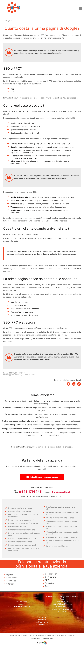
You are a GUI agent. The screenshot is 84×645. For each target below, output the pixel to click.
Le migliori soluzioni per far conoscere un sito (62, 513)
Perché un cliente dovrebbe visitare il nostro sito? (23, 515)
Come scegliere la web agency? (21, 520)
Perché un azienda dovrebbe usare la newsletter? (23, 549)
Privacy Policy (48, 638)
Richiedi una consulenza (42, 477)
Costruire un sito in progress (20, 508)
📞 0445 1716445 (28, 492)
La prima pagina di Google (57, 546)
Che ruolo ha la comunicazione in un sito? (61, 527)
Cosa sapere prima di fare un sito (22, 538)
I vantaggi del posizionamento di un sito (61, 508)
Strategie (7, 21)
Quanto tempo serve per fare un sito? (23, 523)
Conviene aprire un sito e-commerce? (62, 537)
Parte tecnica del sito (17, 526)
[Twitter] (79, 384)
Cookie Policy (35, 638)
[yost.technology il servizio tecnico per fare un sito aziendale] (42, 644)
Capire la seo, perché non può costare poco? (24, 534)
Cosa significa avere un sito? (20, 511)
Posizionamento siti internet (20, 542)
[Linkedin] (73, 384)
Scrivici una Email (61, 492)
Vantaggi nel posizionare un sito (21, 530)
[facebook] (68, 384)
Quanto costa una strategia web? (22, 545)
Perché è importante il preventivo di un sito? (62, 542)
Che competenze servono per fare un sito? (61, 522)
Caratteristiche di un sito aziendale (60, 518)
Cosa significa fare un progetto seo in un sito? (62, 533)
